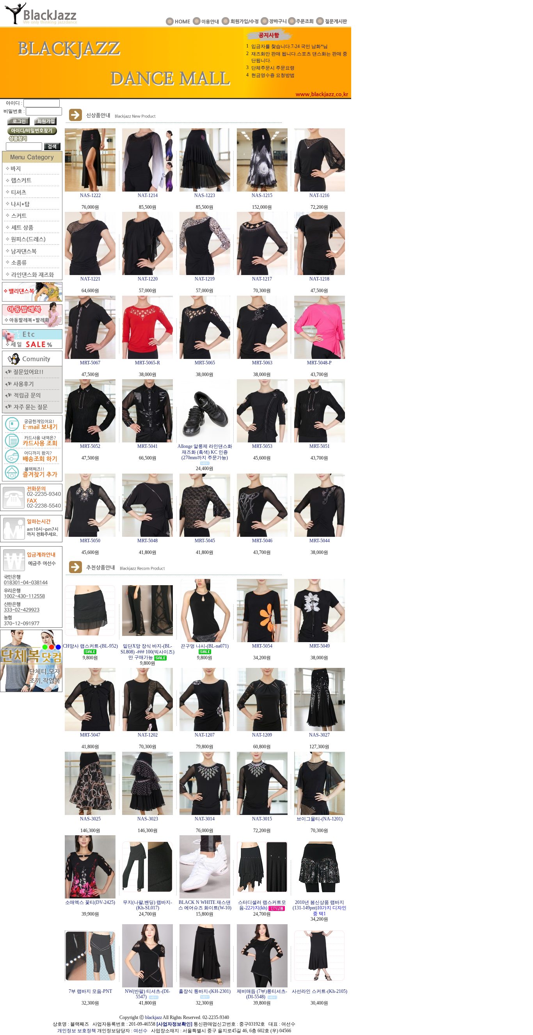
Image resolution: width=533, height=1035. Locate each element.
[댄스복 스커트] (31, 219)
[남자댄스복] (31, 254)
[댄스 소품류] (31, 266)
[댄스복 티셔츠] (31, 196)
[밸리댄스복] (31, 300)
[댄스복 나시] (31, 208)
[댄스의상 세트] (31, 231)
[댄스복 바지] (31, 173)
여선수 (140, 1030)
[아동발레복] (31, 325)
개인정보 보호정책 (76, 1030)
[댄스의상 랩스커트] (31, 184)
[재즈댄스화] (31, 278)
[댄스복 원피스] (31, 243)
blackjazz (153, 1017)
